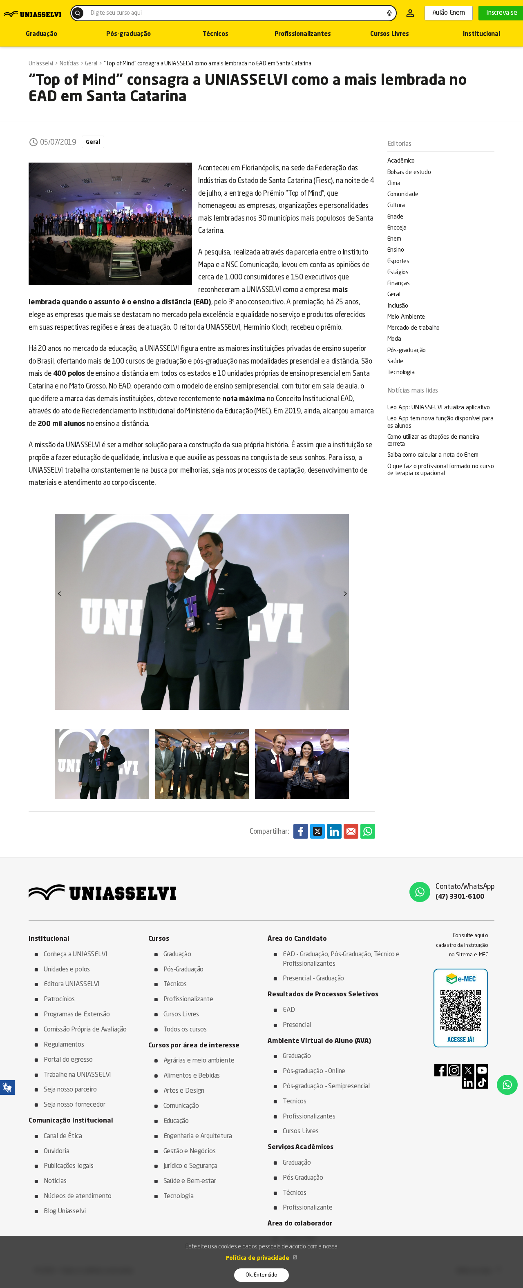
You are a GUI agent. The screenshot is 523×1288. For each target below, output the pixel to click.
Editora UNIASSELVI (72, 984)
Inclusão (398, 306)
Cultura (396, 206)
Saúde (395, 362)
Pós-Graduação (183, 970)
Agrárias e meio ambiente (199, 1061)
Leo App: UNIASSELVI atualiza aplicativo (438, 408)
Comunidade (402, 195)
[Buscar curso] (77, 13)
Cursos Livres (389, 34)
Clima (393, 184)
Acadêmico (401, 161)
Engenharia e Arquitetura (197, 1136)
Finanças (398, 284)
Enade (395, 217)
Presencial (297, 1025)
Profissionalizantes (303, 34)
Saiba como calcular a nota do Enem (432, 455)
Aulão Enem (448, 13)
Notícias (55, 1181)
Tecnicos (294, 1101)
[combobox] (233, 13)
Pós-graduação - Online (314, 1071)
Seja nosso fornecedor (74, 1105)
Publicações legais (69, 1166)
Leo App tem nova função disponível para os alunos (440, 422)
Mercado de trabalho (413, 328)
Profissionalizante (188, 999)
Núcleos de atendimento (78, 1196)
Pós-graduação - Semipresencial (326, 1086)
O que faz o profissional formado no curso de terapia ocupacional (440, 470)
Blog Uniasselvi (64, 1211)
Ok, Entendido (261, 1275)
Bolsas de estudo (409, 173)
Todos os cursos (185, 1030)
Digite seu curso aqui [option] (116, 13)
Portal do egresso (68, 1060)
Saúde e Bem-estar (189, 1181)
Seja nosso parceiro (70, 1090)
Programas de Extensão (77, 1014)
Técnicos (215, 34)
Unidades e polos (67, 970)
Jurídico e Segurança (190, 1166)
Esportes (398, 262)
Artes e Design (184, 1091)
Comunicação (181, 1106)
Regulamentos (64, 1045)
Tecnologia (401, 373)
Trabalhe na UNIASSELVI (77, 1075)
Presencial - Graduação (313, 978)
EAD (289, 1010)
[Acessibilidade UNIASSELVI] (7, 1087)
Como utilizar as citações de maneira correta (433, 440)
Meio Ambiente (406, 317)
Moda (394, 339)
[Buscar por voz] (389, 13)
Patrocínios (59, 999)
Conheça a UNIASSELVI (75, 954)
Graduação (177, 954)
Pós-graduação (128, 34)
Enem (394, 239)
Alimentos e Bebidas (191, 1076)
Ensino (395, 250)
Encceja (397, 228)
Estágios (398, 273)
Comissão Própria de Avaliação (85, 1030)
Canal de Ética (63, 1136)
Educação (176, 1121)
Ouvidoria (56, 1151)
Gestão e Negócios (189, 1151)
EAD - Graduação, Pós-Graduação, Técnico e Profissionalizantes (341, 959)
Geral (393, 295)
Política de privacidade (258, 1258)
